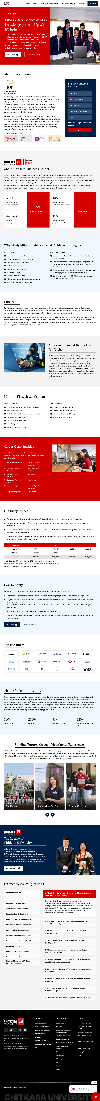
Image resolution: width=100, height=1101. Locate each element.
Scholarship (59, 1059)
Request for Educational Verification (62, 1047)
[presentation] (47, 815)
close (94, 1082)
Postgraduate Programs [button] (68, 4)
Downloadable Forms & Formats (43, 1044)
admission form (22, 596)
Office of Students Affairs (84, 1048)
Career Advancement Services (85, 1045)
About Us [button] (35, 4)
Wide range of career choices (17, 269)
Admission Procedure (40, 1033)
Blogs (79, 1055)
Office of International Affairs (85, 1041)
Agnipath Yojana (60, 1055)
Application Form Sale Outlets (42, 1030)
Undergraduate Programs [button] (49, 4)
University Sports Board (84, 1052)
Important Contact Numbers (42, 1026)
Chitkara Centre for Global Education (84, 1037)
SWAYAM (58, 1066)
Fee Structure (38, 1037)
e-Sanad (58, 1069)
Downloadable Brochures (41, 1023)
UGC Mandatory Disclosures (63, 1035)
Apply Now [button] (92, 3)
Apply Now (11, 54)
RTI (57, 1052)
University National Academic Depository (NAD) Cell (63, 1031)
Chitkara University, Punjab (84, 1023)
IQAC (57, 1062)
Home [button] (28, 4)
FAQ (36, 1047)
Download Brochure (33, 54)
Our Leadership (11, 868)
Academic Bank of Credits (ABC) (64, 1042)
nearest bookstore (74, 596)
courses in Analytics (31, 311)
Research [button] (82, 4)
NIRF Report (59, 1026)
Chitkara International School (85, 1032)
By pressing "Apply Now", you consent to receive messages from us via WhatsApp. (79, 124)
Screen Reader (59, 1073)
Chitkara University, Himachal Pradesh (85, 1027)
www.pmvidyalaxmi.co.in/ (62, 1039)
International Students (40, 1040)
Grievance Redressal (61, 1023)
